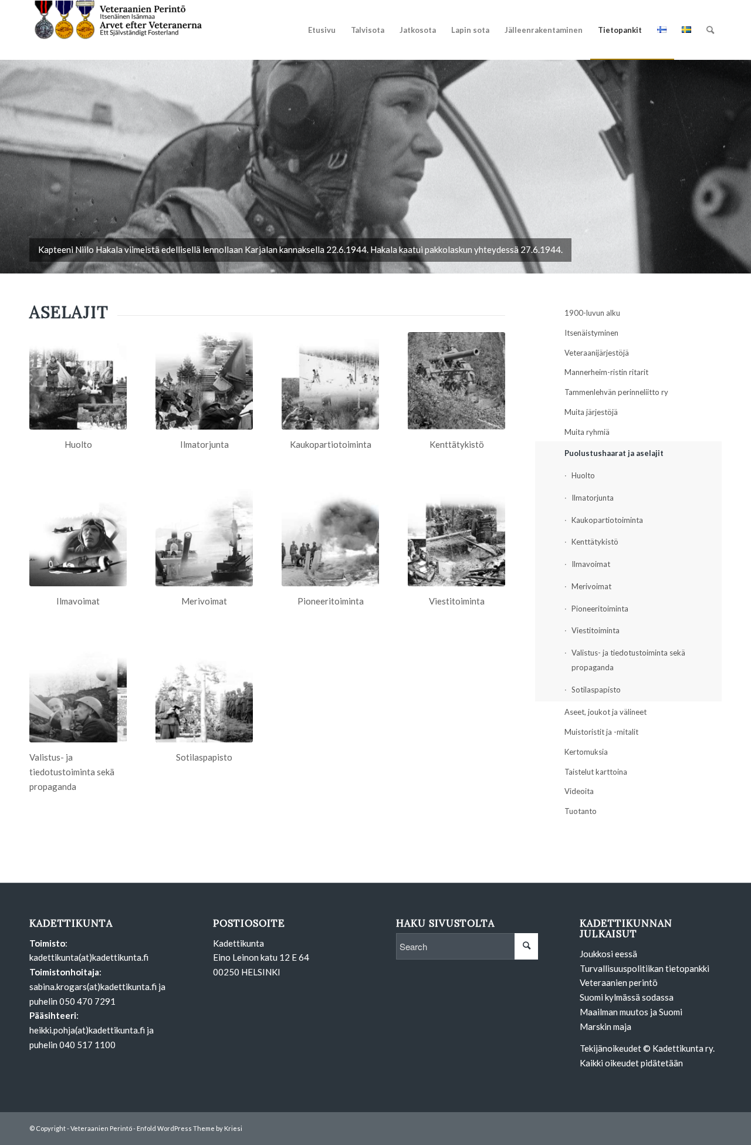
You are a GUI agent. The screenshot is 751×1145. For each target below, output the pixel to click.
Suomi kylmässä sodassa (627, 997)
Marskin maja (605, 1026)
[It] (204, 381)
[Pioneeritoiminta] (330, 537)
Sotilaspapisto (596, 689)
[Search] (710, 30)
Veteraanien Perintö (101, 1128)
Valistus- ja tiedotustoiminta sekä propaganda (628, 660)
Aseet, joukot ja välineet (605, 712)
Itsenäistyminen (591, 332)
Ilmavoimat (590, 564)
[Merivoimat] (204, 537)
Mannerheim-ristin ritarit (606, 372)
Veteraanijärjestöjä (596, 352)
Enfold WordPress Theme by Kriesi (189, 1128)
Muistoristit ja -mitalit (601, 732)
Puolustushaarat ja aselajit (614, 453)
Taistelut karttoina (595, 771)
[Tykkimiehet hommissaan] (456, 381)
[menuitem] (321, 30)
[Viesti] (456, 537)
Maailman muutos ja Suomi (631, 1011)
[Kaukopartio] (330, 381)
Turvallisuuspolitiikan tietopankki (644, 968)
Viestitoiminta (595, 630)
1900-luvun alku (592, 313)
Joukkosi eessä (608, 953)
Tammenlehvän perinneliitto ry (616, 392)
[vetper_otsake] (117, 30)
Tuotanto (580, 811)
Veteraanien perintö (619, 982)
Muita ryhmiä (587, 432)
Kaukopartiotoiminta (607, 520)
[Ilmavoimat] (78, 537)
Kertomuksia (586, 751)
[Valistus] (78, 693)
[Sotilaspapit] (204, 693)
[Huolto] (78, 381)
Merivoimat (591, 586)
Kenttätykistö (594, 541)
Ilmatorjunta (592, 497)
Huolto (583, 475)
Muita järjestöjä (591, 412)
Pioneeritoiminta (599, 608)
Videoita (579, 791)
